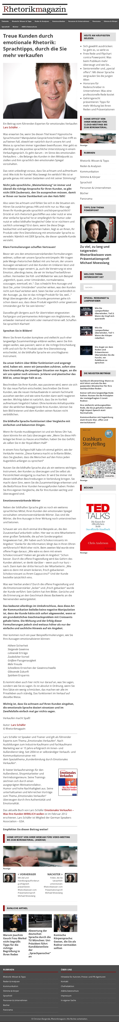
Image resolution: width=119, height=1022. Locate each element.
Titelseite (5, 21)
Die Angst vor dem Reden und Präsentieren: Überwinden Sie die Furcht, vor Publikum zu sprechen (104, 355)
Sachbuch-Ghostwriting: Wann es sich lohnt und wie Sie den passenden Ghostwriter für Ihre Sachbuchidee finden (97, 384)
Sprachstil (5, 27)
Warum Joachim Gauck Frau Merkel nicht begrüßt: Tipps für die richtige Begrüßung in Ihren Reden (14, 944)
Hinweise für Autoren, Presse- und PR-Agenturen (83, 976)
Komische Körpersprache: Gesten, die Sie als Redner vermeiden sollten (65, 941)
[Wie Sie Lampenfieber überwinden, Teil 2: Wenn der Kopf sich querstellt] (86, 311)
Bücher (15, 27)
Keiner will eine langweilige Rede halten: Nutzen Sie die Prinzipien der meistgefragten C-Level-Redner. (96, 396)
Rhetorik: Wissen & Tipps (21, 21)
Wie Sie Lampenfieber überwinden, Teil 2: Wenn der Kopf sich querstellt (104, 313)
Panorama (97, 21)
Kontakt (64, 981)
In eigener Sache (68, 1000)
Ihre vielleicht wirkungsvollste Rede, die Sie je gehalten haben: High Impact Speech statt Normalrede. (96, 409)
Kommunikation (58, 21)
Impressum (66, 995)
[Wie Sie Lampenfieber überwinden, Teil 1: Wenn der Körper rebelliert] (86, 331)
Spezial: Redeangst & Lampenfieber (96, 299)
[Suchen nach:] (98, 287)
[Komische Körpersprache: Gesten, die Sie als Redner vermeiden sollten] (65, 923)
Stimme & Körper (110, 21)
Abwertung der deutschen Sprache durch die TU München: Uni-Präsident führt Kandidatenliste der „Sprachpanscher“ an (40, 943)
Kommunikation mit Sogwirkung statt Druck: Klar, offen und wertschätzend (96, 420)
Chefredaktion (67, 986)
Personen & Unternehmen (78, 21)
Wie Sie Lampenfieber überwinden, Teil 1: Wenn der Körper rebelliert (104, 333)
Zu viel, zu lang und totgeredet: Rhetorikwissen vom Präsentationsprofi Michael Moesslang (95, 255)
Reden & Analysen (42, 21)
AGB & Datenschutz (29, 27)
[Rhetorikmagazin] (35, 16)
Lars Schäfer (10, 127)
